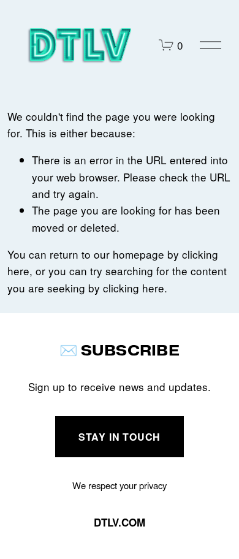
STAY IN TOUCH (119, 437)
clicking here (133, 287)
